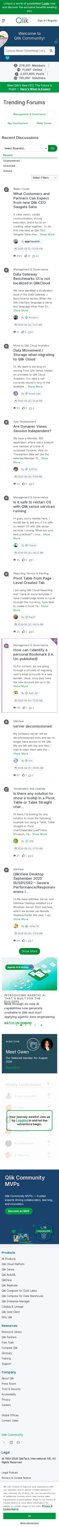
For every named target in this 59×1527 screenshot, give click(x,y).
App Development (18, 123)
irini (30, 760)
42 (37, 256)
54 (18, 940)
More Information (29, 1523)
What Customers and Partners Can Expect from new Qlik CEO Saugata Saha (31, 200)
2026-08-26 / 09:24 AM (30, 624)
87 (18, 775)
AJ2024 (33, 469)
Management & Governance (29, 114)
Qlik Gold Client (11, 1312)
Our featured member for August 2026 (26, 1059)
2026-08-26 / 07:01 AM (30, 848)
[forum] (6, 189)
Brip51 (32, 617)
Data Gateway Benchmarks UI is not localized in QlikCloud (31, 278)
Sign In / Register (47, 20)
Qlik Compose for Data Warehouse (22, 1296)
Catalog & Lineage (12, 1306)
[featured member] (47, 1044)
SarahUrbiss (37, 241)
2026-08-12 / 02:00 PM (30, 248)
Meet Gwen (17, 1051)
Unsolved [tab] (9, 165)
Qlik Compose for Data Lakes (19, 1290)
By (33, 241)
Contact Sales (10, 1420)
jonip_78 (34, 926)
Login (45, 3)
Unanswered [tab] (11, 160)
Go (53, 148)
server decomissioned (32, 726)
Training (6, 1358)
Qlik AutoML (9, 1274)
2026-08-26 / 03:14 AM (30, 933)
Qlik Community (12, 1434)
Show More (47, 234)
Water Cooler (44, 123)
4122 (19, 256)
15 (18, 332)
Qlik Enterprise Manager (16, 1301)
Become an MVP (18, 1211)
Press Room (9, 1383)
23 (18, 631)
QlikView (18, 721)
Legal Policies (10, 1472)
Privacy (6, 1399)
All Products (9, 1258)
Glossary (7, 1353)
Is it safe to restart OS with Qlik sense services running (34, 506)
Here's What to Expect (35, 89)
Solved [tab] (7, 171)
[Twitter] (4, 1442)
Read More (13, 1067)
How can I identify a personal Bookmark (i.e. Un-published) (33, 654)
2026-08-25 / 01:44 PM (30, 400)
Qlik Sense (8, 1269)
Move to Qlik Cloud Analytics (31, 345)
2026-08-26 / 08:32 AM (30, 552)
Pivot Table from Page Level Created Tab (32, 580)
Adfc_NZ (33, 693)
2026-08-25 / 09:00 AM (30, 768)
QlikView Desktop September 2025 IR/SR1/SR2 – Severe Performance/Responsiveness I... (34, 883)
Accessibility (9, 1394)
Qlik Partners (9, 1337)
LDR (31, 841)
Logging (22, 1120)
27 (18, 855)
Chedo (32, 545)
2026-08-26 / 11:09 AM (30, 476)
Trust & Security (11, 1389)
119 (18, 707)
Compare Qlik (10, 1347)
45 (18, 560)
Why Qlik (7, 1317)
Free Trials (8, 1342)
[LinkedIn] (11, 1442)
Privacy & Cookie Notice (16, 1477)
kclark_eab (34, 393)
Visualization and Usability (29, 788)
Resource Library (12, 1331)
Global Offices (10, 1415)
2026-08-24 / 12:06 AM (30, 700)
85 (18, 408)
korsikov (33, 317)
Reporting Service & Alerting (31, 573)
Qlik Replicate (10, 1285)
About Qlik (8, 1378)
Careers (6, 1405)
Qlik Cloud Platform (13, 1264)
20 (18, 484)
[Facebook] (18, 1442)
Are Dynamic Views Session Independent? (32, 428)
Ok (29, 1516)
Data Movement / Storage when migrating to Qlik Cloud (33, 354)
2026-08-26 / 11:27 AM (30, 324)
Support (6, 1363)
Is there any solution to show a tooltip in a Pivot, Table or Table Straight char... (34, 800)
